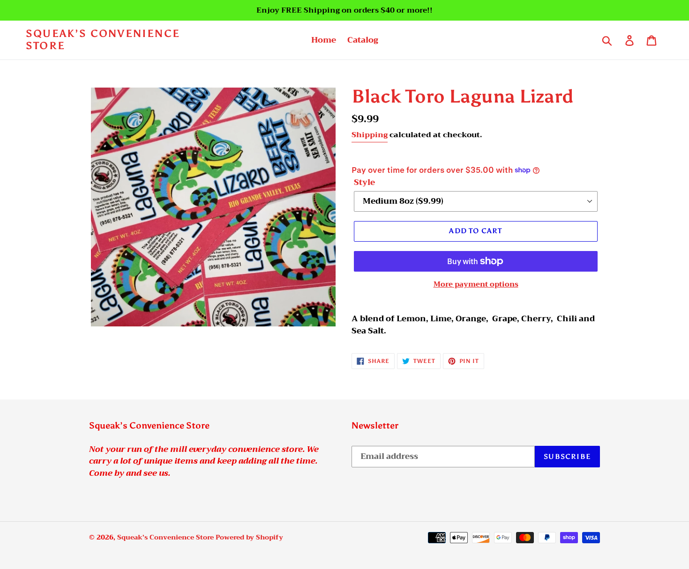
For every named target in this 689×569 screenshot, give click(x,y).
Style (364, 183)
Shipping (370, 134)
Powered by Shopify (249, 537)
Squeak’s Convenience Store (103, 40)
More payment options (476, 284)
